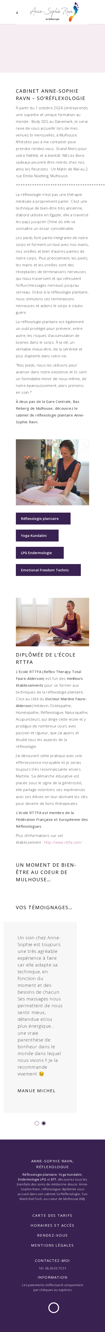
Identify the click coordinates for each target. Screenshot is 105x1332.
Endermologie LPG (32, 1179)
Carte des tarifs (52, 1215)
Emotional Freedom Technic (45, 570)
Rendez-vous (52, 1235)
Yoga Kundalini (34, 535)
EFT (53, 1179)
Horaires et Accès (52, 1225)
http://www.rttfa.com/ (63, 842)
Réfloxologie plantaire (39, 1174)
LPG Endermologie (36, 552)
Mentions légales (52, 1245)
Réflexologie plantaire (40, 518)
